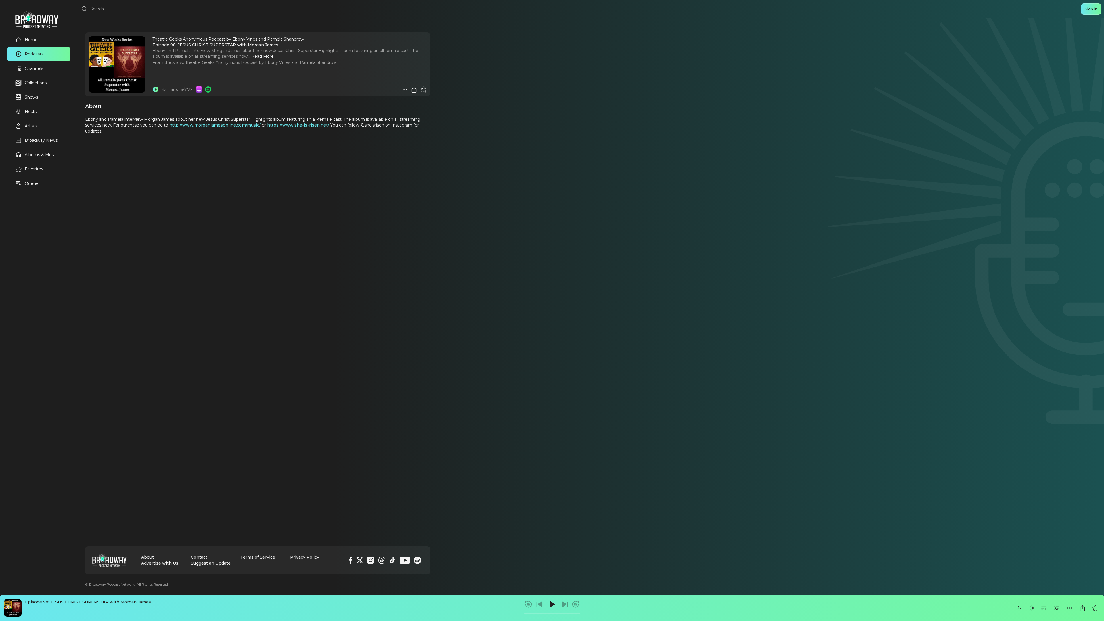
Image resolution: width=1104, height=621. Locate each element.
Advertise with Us (159, 563)
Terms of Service (257, 557)
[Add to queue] (1044, 608)
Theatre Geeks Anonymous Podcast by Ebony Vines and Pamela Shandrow (261, 62)
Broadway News (41, 140)
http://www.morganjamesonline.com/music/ (214, 125)
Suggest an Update (211, 563)
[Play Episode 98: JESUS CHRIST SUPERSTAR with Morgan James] (155, 89)
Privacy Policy (304, 557)
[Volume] (1031, 608)
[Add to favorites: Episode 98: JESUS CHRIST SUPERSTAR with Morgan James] (1095, 608)
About (147, 557)
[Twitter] (359, 560)
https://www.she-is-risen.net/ (298, 125)
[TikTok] (392, 560)
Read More (262, 56)
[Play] (552, 604)
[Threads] (381, 560)
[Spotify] (417, 560)
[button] (1031, 608)
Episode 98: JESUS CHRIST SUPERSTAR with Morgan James (88, 602)
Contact (199, 557)
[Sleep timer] (1057, 608)
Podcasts (34, 54)
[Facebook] (350, 560)
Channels (34, 68)
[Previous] (540, 604)
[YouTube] (405, 560)
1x (1019, 608)
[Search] (84, 9)
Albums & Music (41, 154)
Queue (32, 183)
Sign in (1091, 9)
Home (31, 39)
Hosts (31, 111)
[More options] (1069, 608)
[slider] (552, 613)
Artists (31, 126)
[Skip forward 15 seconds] (576, 604)
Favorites (34, 169)
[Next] (565, 604)
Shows (31, 97)
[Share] (1082, 608)
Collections (36, 82)
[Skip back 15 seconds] (528, 604)
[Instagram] (370, 560)
